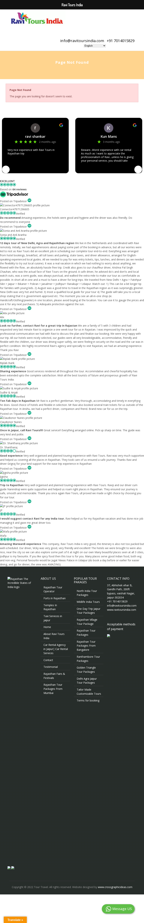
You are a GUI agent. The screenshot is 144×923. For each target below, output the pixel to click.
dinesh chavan (109, 136)
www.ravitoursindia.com (121, 609)
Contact (48, 660)
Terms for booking (88, 700)
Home (47, 627)
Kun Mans (35, 136)
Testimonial (51, 667)
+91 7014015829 (120, 40)
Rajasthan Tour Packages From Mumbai (53, 689)
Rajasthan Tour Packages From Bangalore (86, 645)
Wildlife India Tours (88, 602)
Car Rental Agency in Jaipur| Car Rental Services (56, 649)
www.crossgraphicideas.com (115, 887)
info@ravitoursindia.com (82, 40)
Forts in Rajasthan (55, 598)
